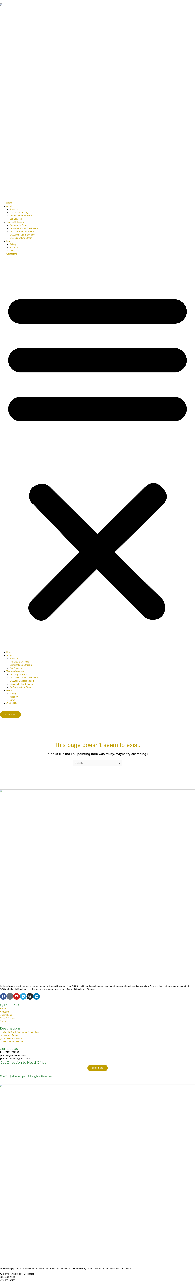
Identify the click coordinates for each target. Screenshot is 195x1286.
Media (9, 241)
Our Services (16, 219)
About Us (14, 209)
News (12, 251)
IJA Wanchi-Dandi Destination (24, 228)
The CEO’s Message (19, 212)
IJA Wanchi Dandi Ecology (22, 235)
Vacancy (14, 247)
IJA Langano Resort (19, 225)
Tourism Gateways (15, 222)
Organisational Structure (21, 216)
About (9, 206)
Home (9, 203)
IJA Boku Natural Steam (21, 238)
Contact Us (11, 254)
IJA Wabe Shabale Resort (22, 231)
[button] (97, 455)
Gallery (13, 244)
